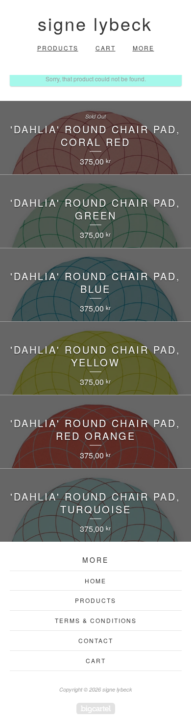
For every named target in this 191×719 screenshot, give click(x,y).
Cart (106, 48)
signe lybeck (95, 23)
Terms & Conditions (96, 620)
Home (95, 580)
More (143, 48)
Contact (95, 640)
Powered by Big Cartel (95, 708)
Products (57, 48)
